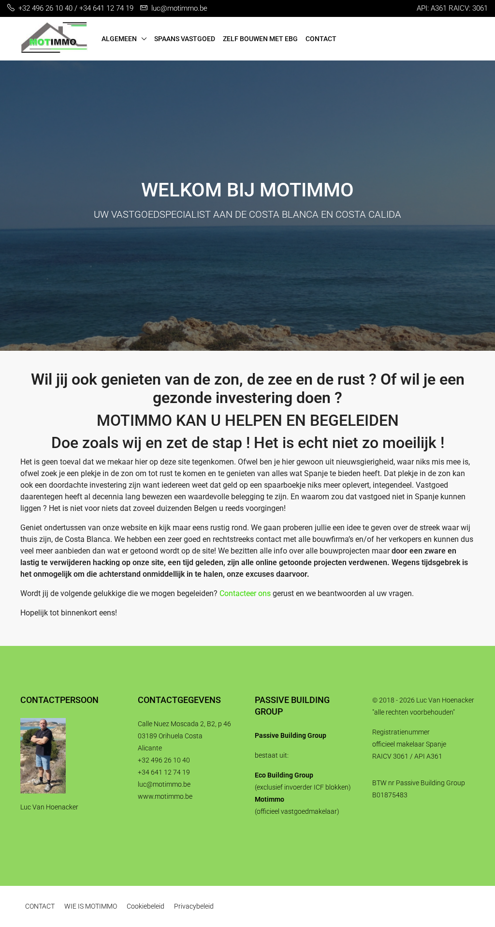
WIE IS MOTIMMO (90, 906)
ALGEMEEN (119, 39)
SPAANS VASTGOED (184, 39)
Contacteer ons (245, 593)
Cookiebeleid (145, 906)
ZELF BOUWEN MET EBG (260, 39)
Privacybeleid (194, 906)
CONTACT (321, 39)
